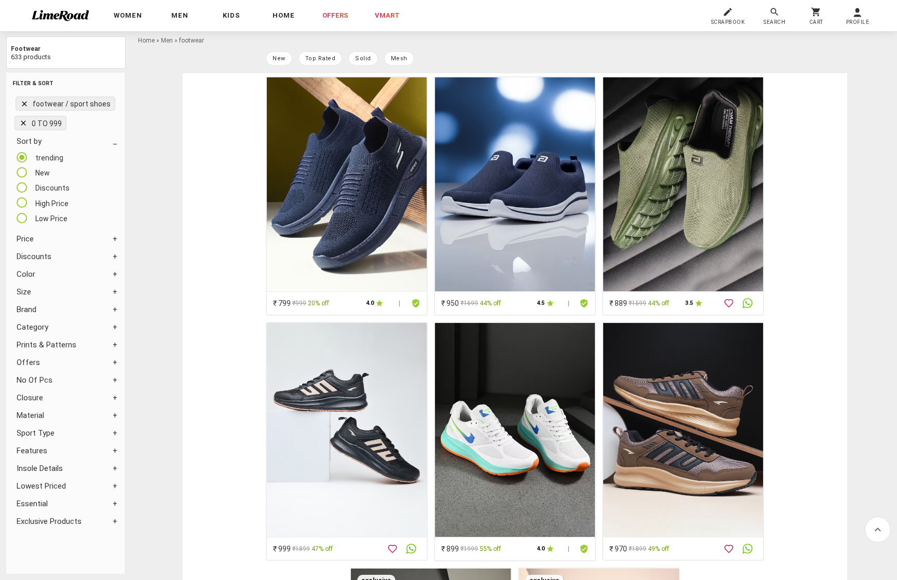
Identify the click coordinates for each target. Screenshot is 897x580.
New (279, 58)
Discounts (34, 256)
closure (30, 397)
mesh (399, 58)
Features (32, 450)
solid (363, 58)
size (24, 291)
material (30, 415)
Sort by (29, 141)
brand (26, 309)
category (32, 327)
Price (25, 239)
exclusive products (49, 521)
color (26, 274)
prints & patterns (46, 344)
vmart (387, 15)
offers (335, 15)
